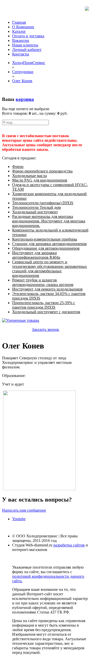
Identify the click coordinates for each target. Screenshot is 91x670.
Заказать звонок (45, 329)
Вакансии (20, 40)
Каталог (19, 31)
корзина (25, 99)
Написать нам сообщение (24, 510)
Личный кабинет (26, 49)
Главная (19, 22)
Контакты (20, 54)
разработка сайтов (69, 545)
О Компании (23, 27)
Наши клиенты (25, 45)
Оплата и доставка (28, 36)
